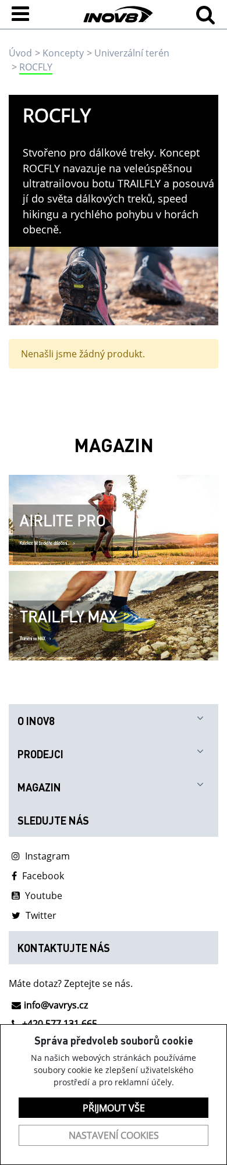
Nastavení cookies (114, 1135)
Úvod (20, 53)
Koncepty (63, 53)
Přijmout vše (114, 1108)
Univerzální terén (131, 53)
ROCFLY (35, 67)
